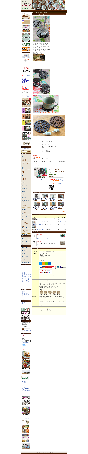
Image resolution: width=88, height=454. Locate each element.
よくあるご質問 (24, 289)
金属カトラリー (24, 218)
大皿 (23, 170)
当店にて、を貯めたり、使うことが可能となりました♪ (26, 75)
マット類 (23, 231)
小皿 (23, 172)
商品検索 (23, 150)
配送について (24, 295)
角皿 (23, 175)
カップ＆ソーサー (25, 159)
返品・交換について (25, 299)
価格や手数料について (25, 294)
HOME (33, 12)
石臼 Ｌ (23, 201)
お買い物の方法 (24, 302)
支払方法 (23, 303)
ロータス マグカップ (61, 206)
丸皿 (23, 168)
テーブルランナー (25, 212)
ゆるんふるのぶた (25, 234)
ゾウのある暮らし (24, 382)
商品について (24, 291)
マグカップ (24, 160)
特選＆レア (24, 156)
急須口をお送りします (25, 278)
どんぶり (23, 194)
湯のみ (23, 164)
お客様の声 (23, 389)
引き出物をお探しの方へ (25, 418)
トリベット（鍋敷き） (25, 230)
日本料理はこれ (24, 253)
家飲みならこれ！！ (25, 387)
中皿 (23, 171)
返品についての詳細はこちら (59, 179)
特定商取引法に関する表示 (49, 452)
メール (26, 88)
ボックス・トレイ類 (25, 232)
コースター (24, 165)
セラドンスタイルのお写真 (26, 390)
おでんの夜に (24, 259)
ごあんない (24, 264)
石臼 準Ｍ (24, 205)
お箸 (23, 213)
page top (64, 211)
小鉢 (23, 244)
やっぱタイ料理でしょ (25, 262)
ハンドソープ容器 (25, 223)
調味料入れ (24, 197)
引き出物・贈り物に (25, 273)
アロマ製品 (24, 222)
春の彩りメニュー (25, 247)
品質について (24, 292)
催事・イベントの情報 (25, 281)
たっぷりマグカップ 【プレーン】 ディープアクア (53, 207)
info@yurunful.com (25, 342)
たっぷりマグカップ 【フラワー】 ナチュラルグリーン (36, 207)
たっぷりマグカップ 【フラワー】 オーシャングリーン (44, 207)
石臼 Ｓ (23, 206)
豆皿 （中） (24, 178)
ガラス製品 (24, 209)
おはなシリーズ (24, 185)
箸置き (23, 215)
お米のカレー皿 (24, 188)
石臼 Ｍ (23, 204)
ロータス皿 (24, 182)
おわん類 (23, 191)
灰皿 (23, 226)
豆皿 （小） (24, 179)
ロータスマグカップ (35, 113)
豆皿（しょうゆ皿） (25, 241)
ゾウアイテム (24, 198)
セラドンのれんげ (25, 216)
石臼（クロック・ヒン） (25, 200)
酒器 (23, 167)
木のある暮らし (24, 381)
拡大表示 (41, 179)
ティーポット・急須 (25, 163)
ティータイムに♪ (24, 250)
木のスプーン (24, 219)
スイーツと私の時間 (25, 256)
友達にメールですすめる (58, 183)
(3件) (62, 180)
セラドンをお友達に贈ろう (26, 388)
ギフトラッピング (25, 272)
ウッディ (42, 136)
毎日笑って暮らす (24, 383)
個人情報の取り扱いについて (39, 452)
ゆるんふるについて (25, 271)
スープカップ (24, 195)
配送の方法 (24, 304)
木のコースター (44, 12)
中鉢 (23, 243)
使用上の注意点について (25, 293)
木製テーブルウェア (25, 227)
